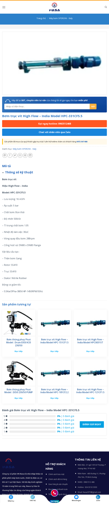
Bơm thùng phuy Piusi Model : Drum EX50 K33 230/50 (18, 342)
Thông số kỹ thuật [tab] (19, 172)
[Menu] (4, 7)
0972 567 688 (81, 141)
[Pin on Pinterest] (25, 155)
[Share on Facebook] (10, 155)
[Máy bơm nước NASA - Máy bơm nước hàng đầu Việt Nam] (54, 7)
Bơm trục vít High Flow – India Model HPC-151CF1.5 (54, 341)
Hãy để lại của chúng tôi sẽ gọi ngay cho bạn (50, 100)
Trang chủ (41, 18)
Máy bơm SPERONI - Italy (61, 18)
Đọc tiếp (19, 351)
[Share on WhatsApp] (4, 155)
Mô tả (6, 166)
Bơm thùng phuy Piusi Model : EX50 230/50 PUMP (18, 391)
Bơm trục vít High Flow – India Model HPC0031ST (90, 341)
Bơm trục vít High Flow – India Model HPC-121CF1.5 (90, 391)
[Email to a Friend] (20, 155)
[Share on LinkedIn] (30, 155)
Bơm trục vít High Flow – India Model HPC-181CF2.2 (54, 391)
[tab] (6, 166)
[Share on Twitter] (15, 155)
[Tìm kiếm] (106, 7)
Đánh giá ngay (92, 424)
